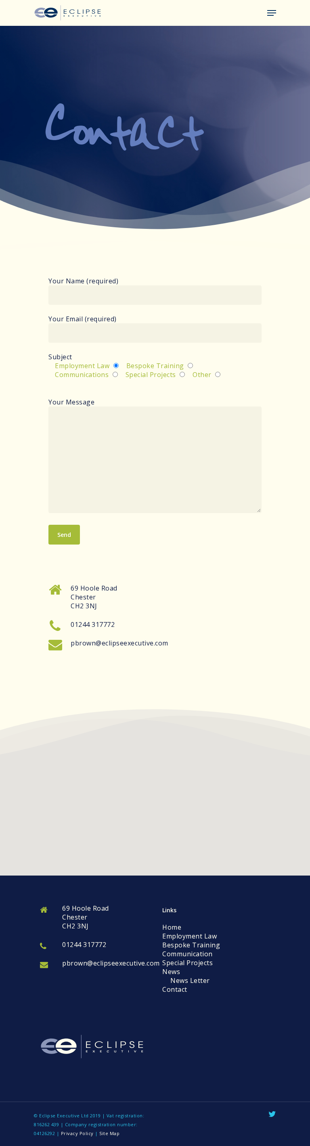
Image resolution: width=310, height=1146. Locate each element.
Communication (187, 953)
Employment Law (189, 936)
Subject (130, 365)
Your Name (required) (83, 281)
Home (171, 927)
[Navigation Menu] (271, 13)
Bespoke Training (191, 945)
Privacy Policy (77, 1133)
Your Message (71, 402)
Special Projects (187, 962)
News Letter (190, 980)
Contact (174, 989)
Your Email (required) (82, 318)
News (171, 971)
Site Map (109, 1133)
